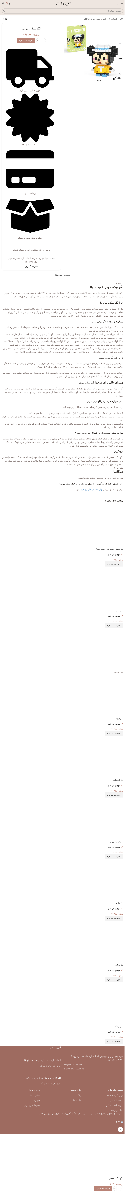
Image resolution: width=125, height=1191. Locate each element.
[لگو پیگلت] (101, 942)
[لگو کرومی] (101, 649)
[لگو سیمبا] (101, 588)
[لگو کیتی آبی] (101, 757)
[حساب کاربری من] (3, 3)
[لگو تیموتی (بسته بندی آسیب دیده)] (101, 526)
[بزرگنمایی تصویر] (120, 1129)
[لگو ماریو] (101, 880)
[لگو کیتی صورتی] (101, 819)
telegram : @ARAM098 (73, 1065)
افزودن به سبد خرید (25, 40)
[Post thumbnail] (56, 1055)
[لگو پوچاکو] (101, 1003)
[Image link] (93, 1050)
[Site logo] (62, 3)
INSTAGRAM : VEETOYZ (74, 1069)
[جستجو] (4, 11)
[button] (114, 564)
